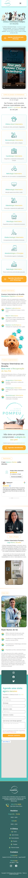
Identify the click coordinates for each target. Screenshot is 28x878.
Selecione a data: (7, 709)
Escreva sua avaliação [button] (16, 476)
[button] (20, 3)
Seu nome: (6, 697)
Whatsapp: (6, 703)
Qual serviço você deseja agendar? (12, 720)
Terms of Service (10, 732)
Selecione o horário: (8, 715)
